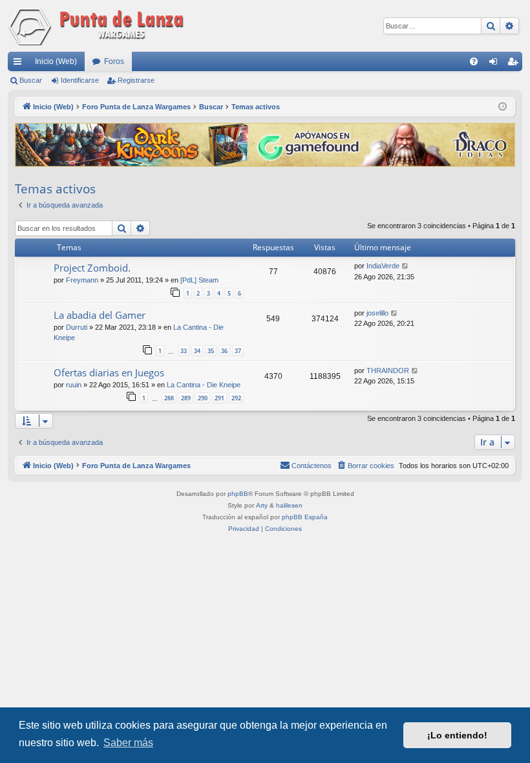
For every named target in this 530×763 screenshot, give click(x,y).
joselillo (377, 313)
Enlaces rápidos (20, 64)
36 (224, 351)
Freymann (82, 280)
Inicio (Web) (56, 61)
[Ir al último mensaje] (405, 266)
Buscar (30, 80)
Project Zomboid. (92, 267)
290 (202, 398)
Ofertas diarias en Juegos (109, 372)
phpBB (238, 493)
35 (210, 351)
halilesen (289, 505)
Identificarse (80, 80)
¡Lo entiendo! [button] (457, 735)
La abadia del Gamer (99, 314)
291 (219, 398)
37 (238, 351)
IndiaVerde (382, 266)
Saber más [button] (128, 742)
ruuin (73, 385)
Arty (262, 505)
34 (197, 351)
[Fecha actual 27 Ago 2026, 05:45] (502, 107)
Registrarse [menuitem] (515, 64)
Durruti (76, 327)
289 (186, 398)
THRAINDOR (387, 370)
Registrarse (136, 80)
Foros (114, 61)
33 (183, 351)
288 (169, 398)
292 (236, 398)
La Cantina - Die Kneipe (203, 385)
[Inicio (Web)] (98, 26)
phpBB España (305, 517)
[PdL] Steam (199, 280)
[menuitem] (473, 61)
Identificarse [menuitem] (496, 64)
